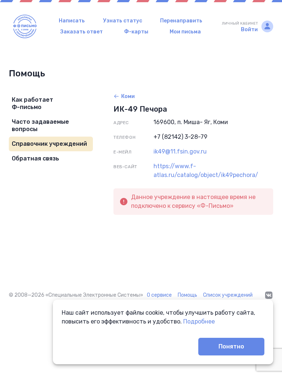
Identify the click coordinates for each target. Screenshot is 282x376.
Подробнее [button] (199, 321)
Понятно (231, 346)
